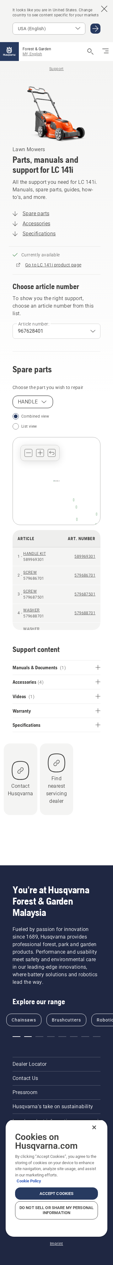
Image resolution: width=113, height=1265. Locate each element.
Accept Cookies (57, 1193)
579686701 (84, 575)
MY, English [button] (32, 54)
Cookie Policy (29, 1181)
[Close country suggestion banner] (104, 9)
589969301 (84, 556)
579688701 (84, 613)
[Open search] (90, 51)
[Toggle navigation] (105, 51)
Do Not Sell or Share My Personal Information (56, 1210)
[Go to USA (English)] (95, 29)
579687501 (84, 594)
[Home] (9, 51)
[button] (28, 453)
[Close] (94, 1127)
